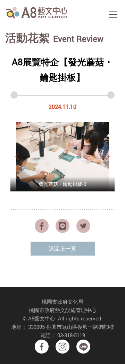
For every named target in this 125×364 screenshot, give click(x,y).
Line (83, 346)
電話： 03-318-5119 (62, 335)
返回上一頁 (62, 248)
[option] (62, 156)
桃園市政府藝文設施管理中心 (63, 309)
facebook (41, 226)
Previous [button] (17, 157)
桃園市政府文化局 (62, 301)
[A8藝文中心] (36, 12)
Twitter (83, 226)
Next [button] (108, 157)
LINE (62, 226)
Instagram (62, 346)
